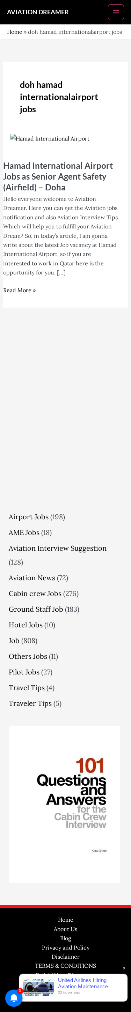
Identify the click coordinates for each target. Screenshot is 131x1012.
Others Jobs (28, 656)
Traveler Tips (30, 703)
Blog (65, 938)
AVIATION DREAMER (38, 12)
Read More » (19, 290)
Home (14, 31)
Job (14, 640)
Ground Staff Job (36, 609)
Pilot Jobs (24, 671)
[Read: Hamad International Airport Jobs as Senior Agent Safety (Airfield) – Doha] (49, 137)
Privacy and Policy (65, 947)
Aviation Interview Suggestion (58, 548)
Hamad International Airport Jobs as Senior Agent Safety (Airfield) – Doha (58, 176)
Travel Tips (27, 687)
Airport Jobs (29, 516)
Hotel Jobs (26, 624)
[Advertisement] (65, 428)
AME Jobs (24, 532)
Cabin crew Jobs (35, 593)
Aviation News (32, 577)
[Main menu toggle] (116, 12)
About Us (65, 929)
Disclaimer (66, 956)
